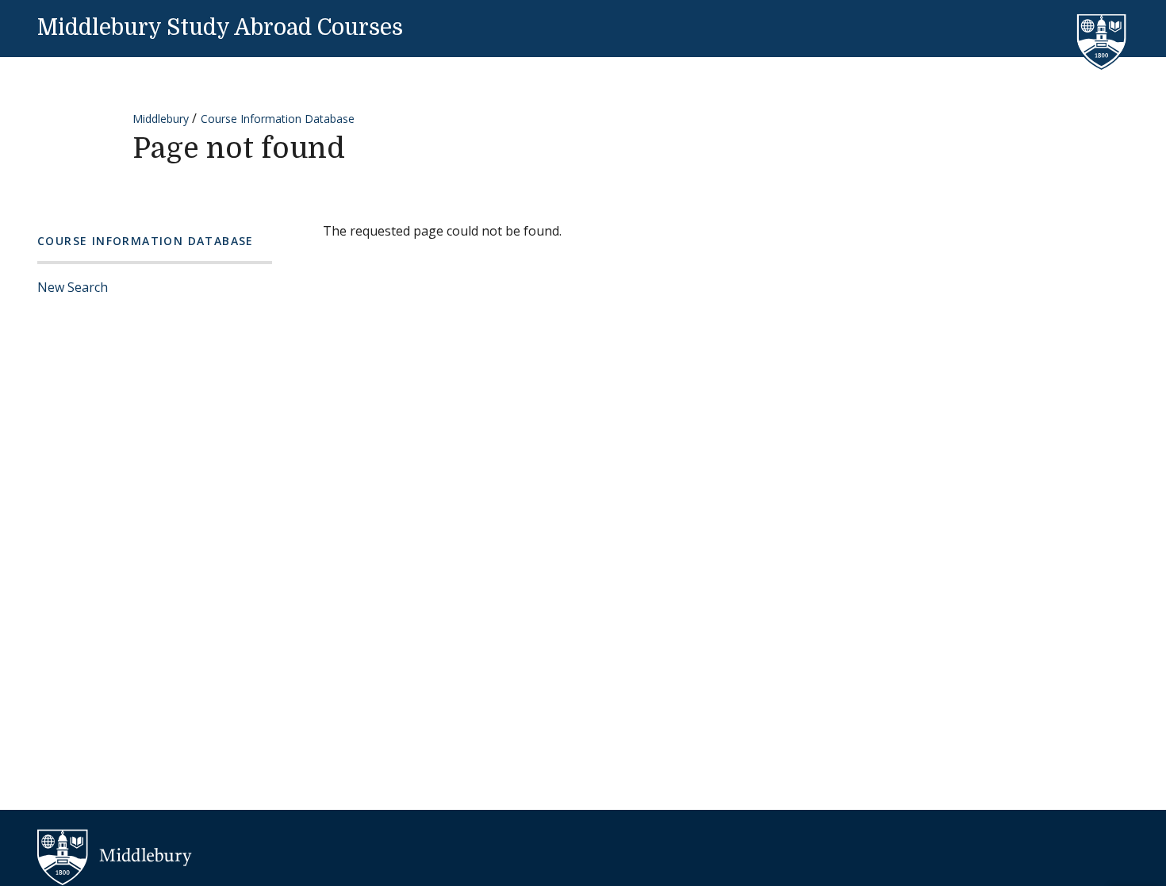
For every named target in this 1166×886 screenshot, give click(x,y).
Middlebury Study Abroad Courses (220, 27)
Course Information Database (278, 118)
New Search (72, 287)
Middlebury (160, 118)
